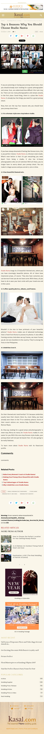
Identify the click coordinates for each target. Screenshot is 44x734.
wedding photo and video (9, 493)
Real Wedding (20, 696)
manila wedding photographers (17, 491)
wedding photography (26, 493)
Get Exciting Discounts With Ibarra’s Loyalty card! (20, 650)
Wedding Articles (20, 689)
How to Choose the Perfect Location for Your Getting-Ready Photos (27, 537)
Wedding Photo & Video (20, 693)
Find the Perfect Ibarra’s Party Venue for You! (18, 669)
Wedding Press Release (20, 686)
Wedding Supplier (20, 682)
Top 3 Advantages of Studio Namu (15, 482)
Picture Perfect (7, 656)
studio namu (33, 491)
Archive (20, 678)
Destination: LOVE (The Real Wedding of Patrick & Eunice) (27, 556)
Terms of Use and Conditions (28, 728)
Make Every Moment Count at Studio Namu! (19, 474)
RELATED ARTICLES (10, 528)
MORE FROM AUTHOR (12, 531)
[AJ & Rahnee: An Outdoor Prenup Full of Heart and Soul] (6, 548)
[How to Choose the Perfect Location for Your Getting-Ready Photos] (6, 539)
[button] (41, 15)
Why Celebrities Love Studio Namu (16, 485)
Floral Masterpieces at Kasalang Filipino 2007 (18, 663)
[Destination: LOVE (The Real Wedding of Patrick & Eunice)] (6, 558)
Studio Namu (21, 154)
